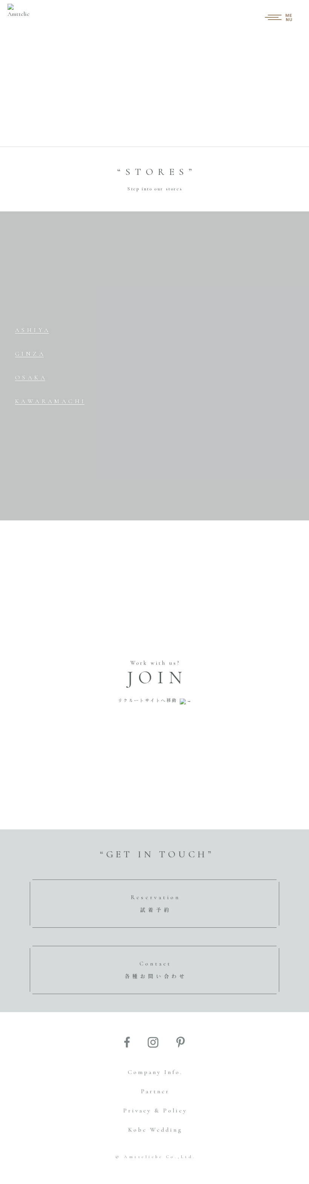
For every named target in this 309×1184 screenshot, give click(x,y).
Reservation (156, 903)
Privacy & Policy (155, 1110)
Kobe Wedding (155, 1130)
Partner (155, 1091)
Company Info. (155, 1072)
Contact (156, 969)
